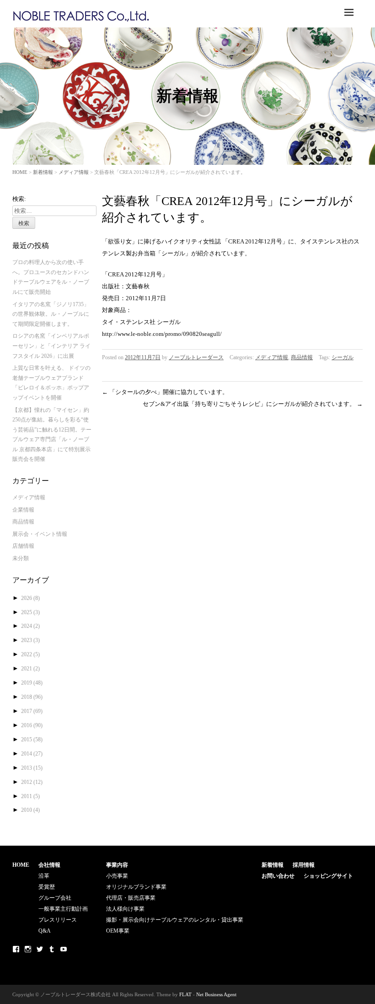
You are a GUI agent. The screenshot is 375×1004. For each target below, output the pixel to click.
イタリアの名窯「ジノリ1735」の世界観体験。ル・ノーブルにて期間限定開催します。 (50, 314)
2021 (30, 668)
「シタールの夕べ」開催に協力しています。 (165, 392)
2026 (30, 598)
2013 (32, 768)
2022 (30, 654)
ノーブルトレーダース (196, 357)
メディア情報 (74, 172)
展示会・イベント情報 (39, 534)
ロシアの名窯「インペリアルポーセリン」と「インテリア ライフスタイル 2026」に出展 (51, 346)
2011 (30, 796)
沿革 (43, 876)
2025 (30, 612)
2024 (30, 626)
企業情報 (23, 510)
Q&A (44, 931)
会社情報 (49, 865)
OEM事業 (117, 931)
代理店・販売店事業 (130, 898)
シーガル (343, 357)
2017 (32, 711)
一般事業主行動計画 (63, 909)
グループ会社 (54, 898)
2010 (30, 810)
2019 (32, 683)
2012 (32, 782)
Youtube (63, 949)
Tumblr (51, 949)
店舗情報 (23, 546)
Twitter (39, 949)
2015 (32, 739)
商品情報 (302, 357)
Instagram (28, 949)
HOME (19, 172)
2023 (30, 640)
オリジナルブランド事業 (136, 887)
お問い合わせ (278, 876)
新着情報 (43, 172)
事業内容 (117, 865)
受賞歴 (46, 887)
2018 (32, 697)
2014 (32, 753)
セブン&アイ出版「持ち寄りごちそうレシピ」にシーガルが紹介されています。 (253, 403)
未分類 (20, 558)
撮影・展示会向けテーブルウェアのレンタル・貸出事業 (174, 920)
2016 (32, 725)
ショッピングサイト (328, 876)
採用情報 (304, 865)
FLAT (185, 994)
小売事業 (117, 876)
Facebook (16, 949)
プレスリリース (57, 920)
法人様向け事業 (125, 909)
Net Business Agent (216, 994)
